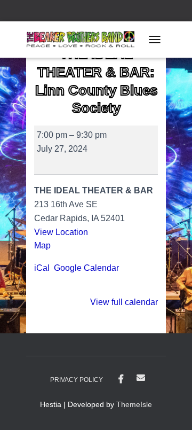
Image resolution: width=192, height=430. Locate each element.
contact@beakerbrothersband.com (140, 377)
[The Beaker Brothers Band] (84, 39)
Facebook (121, 379)
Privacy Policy (76, 380)
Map (45, 245)
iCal (42, 267)
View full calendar (124, 302)
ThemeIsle (134, 404)
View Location (61, 232)
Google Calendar (86, 267)
